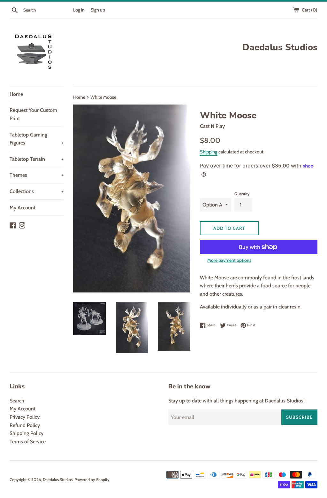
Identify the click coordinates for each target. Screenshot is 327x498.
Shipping (208, 152)
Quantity (242, 193)
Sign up (98, 10)
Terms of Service (28, 442)
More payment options (229, 260)
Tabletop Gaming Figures (37, 139)
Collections (37, 191)
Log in (79, 10)
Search (17, 401)
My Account (22, 208)
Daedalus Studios (57, 479)
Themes (37, 175)
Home (16, 94)
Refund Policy (25, 425)
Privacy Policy (25, 417)
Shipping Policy (26, 433)
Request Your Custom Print (33, 114)
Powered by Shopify (92, 479)
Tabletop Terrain (37, 159)
